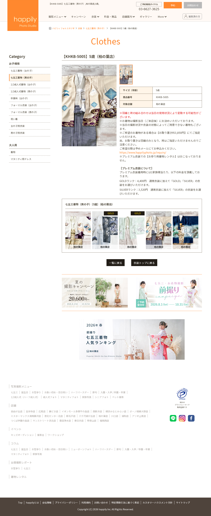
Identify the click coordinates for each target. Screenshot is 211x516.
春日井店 (79, 420)
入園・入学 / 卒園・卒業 (113, 392)
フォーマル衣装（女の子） (24, 105)
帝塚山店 (91, 420)
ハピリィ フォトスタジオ (63, 28)
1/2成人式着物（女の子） (24, 84)
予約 (172, 5)
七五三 (14, 392)
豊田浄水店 (65, 420)
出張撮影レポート (21, 462)
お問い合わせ (101, 502)
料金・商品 (110, 16)
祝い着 (14, 119)
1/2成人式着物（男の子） (24, 91)
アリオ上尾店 (139, 416)
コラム (15, 443)
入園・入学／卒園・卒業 (137, 449)
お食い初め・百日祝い (55, 392)
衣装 (93, 16)
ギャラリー (146, 16)
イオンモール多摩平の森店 (75, 411)
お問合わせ (193, 5)
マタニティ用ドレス (21, 159)
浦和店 (125, 416)
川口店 (114, 416)
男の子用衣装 (18, 132)
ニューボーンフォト (81, 449)
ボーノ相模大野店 (139, 411)
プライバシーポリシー (66, 502)
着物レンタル (19, 477)
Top (20, 502)
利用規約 (86, 502)
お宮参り (36, 392)
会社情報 (46, 502)
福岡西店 (104, 420)
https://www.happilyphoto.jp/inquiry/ (143, 152)
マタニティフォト (69, 397)
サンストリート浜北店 (44, 420)
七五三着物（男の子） (96, 28)
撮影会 (40, 435)
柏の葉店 (103, 416)
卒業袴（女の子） (20, 98)
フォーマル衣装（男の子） (24, 112)
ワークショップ (56, 435)
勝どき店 (53, 411)
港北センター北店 (53, 416)
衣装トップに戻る (144, 263)
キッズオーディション (22, 435)
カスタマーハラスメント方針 (158, 502)
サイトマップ (183, 502)
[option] (126, 74)
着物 (13, 152)
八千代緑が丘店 (87, 416)
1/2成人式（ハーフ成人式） (25, 397)
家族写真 (86, 397)
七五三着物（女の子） (22, 70)
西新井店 (97, 411)
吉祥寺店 (30, 411)
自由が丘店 (16, 411)
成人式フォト (50, 397)
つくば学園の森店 (20, 420)
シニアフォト (102, 397)
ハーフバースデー (80, 392)
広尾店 (42, 411)
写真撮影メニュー (21, 386)
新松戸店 (70, 416)
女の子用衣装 (18, 126)
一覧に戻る (115, 263)
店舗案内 (127, 16)
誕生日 (24, 392)
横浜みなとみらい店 (116, 411)
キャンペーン (78, 16)
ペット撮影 (118, 397)
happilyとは (32, 502)
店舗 (13, 405)
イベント (16, 429)
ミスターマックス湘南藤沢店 (26, 416)
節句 (94, 392)
